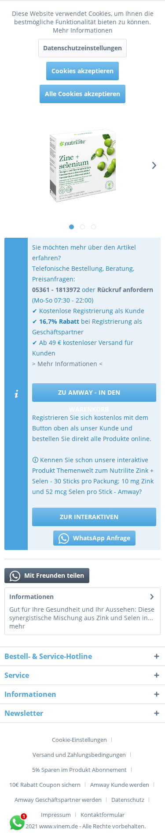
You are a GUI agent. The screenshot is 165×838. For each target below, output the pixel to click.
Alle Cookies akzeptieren (82, 94)
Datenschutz (127, 800)
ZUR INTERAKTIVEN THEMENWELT (89, 519)
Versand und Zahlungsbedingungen (79, 755)
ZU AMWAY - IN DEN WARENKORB (89, 395)
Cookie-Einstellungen (79, 740)
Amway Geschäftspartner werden (58, 800)
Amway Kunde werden (119, 785)
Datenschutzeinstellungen (82, 48)
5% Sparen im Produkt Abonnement (79, 770)
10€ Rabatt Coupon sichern (45, 785)
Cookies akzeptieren (82, 71)
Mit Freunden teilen (53, 575)
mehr (17, 626)
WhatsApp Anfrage (100, 538)
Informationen (31, 596)
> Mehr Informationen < (67, 363)
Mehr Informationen (83, 30)
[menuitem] (82, 739)
